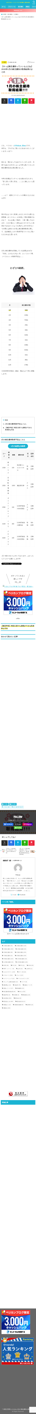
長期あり (7, 1004)
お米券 (29, 968)
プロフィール (11, 6)
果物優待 (20, 988)
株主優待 (20, 6)
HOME (4, 14)
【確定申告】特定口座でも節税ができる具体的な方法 (17, 429)
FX (14, 965)
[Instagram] (27, 824)
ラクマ (24, 982)
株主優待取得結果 (18, 807)
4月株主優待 (21, 949)
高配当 (27, 6)
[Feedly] (18, 827)
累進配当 (26, 995)
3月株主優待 (8, 949)
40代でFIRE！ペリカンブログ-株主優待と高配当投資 (18, 2)
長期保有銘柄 (18, 1004)
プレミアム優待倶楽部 (11, 982)
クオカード (8, 975)
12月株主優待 (22, 962)
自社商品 (8, 998)
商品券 (17, 985)
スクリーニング (9, 978)
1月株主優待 (6, 807)
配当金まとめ (8, 1001)
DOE (6, 965)
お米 (20, 968)
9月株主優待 (8, 958)
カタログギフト (9, 972)
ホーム (3, 6)
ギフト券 (22, 972)
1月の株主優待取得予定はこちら (14, 424)
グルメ (19, 975)
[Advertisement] (18, 39)
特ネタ (22, 991)
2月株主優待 (21, 945)
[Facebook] (8, 824)
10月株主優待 (22, 958)
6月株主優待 (21, 952)
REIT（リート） (9, 968)
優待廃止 (7, 985)
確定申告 (7, 995)
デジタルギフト (23, 978)
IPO (22, 965)
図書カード (28, 985)
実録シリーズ (8, 988)
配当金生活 (21, 1001)
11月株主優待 (8, 962)
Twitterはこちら (18, 10)
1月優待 (16, 14)
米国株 (16, 995)
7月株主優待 (8, 955)
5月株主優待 (8, 952)
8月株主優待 (21, 955)
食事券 (30, 1004)
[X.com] (18, 824)
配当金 (18, 998)
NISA (31, 965)
